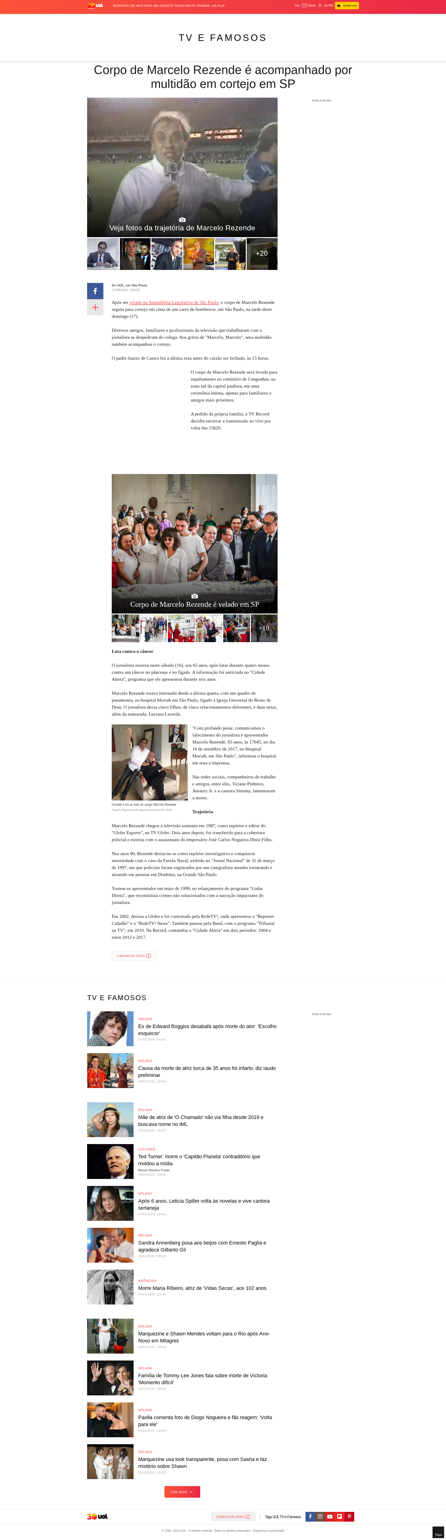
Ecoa (277, 18)
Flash (110, 18)
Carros (170, 18)
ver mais (179, 1492)
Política (155, 18)
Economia (186, 18)
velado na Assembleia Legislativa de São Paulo (173, 302)
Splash (227, 18)
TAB (315, 18)
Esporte (213, 18)
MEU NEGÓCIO (163, 5)
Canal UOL (291, 18)
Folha (200, 18)
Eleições (124, 18)
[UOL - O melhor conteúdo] (95, 6)
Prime (323, 18)
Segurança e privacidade (268, 1530)
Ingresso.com (124, 5)
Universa (242, 18)
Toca (332, 18)
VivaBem (258, 18)
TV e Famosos (223, 38)
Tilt (269, 18)
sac (297, 5)
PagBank (203, 5)
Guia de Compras (352, 18)
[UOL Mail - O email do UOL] (309, 6)
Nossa (306, 18)
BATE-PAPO (144, 5)
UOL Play (218, 5)
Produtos (96, 18)
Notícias (140, 18)
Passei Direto (184, 5)
